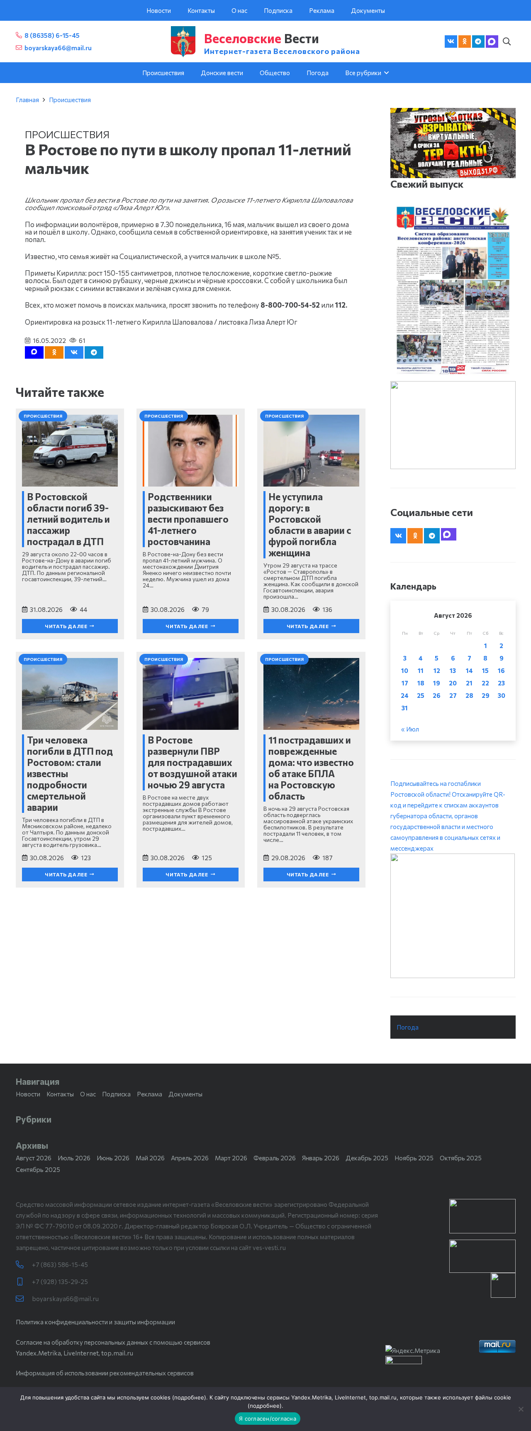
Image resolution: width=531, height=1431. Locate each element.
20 (453, 683)
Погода (408, 1027)
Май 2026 (150, 1158)
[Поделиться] (74, 352)
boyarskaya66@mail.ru (65, 1298)
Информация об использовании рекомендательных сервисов (105, 1373)
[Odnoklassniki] (464, 41)
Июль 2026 (74, 1158)
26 (437, 695)
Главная (27, 99)
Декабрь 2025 (367, 1158)
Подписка (116, 1094)
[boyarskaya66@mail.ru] (24, 1299)
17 (405, 683)
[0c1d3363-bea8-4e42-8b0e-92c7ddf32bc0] (452, 916)
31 (405, 708)
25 (420, 695)
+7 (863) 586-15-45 (60, 1264)
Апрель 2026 (190, 1158)
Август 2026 (33, 1158)
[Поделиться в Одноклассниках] (54, 352)
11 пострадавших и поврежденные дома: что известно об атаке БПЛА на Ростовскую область (311, 768)
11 (421, 670)
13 (453, 670)
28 (469, 695)
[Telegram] (478, 41)
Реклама (149, 1094)
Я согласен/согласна (267, 1418)
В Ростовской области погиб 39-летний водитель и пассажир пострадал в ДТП (68, 519)
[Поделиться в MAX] (34, 352)
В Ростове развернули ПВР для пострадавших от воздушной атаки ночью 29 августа (192, 762)
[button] (507, 41)
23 (501, 683)
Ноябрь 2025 (414, 1158)
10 (404, 670)
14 (469, 670)
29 (486, 695)
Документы (185, 1094)
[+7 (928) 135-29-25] (24, 1282)
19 (436, 683)
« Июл (410, 729)
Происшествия (70, 99)
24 (405, 695)
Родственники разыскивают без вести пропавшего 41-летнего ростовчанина (188, 519)
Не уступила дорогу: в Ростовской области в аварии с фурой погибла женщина (309, 524)
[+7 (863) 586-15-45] (24, 1265)
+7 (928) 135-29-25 (60, 1281)
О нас (88, 1094)
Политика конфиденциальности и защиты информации (95, 1322)
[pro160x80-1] (482, 1256)
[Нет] (520, 1409)
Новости (28, 1094)
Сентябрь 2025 (38, 1169)
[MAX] (492, 41)
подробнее (189, 1397)
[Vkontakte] (451, 41)
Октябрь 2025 (461, 1158)
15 (485, 670)
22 (485, 683)
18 (420, 683)
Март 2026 (231, 1158)
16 (501, 670)
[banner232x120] (482, 1216)
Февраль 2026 (274, 1158)
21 (469, 683)
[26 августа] (452, 291)
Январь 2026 (320, 1158)
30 (501, 695)
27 (453, 695)
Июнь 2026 (113, 1158)
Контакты (60, 1094)
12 (437, 670)
